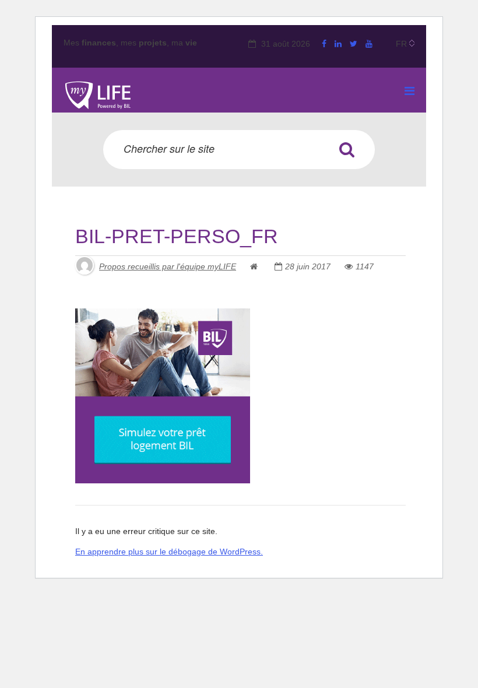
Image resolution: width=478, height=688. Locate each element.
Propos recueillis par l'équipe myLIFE (167, 266)
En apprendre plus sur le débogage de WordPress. (169, 551)
